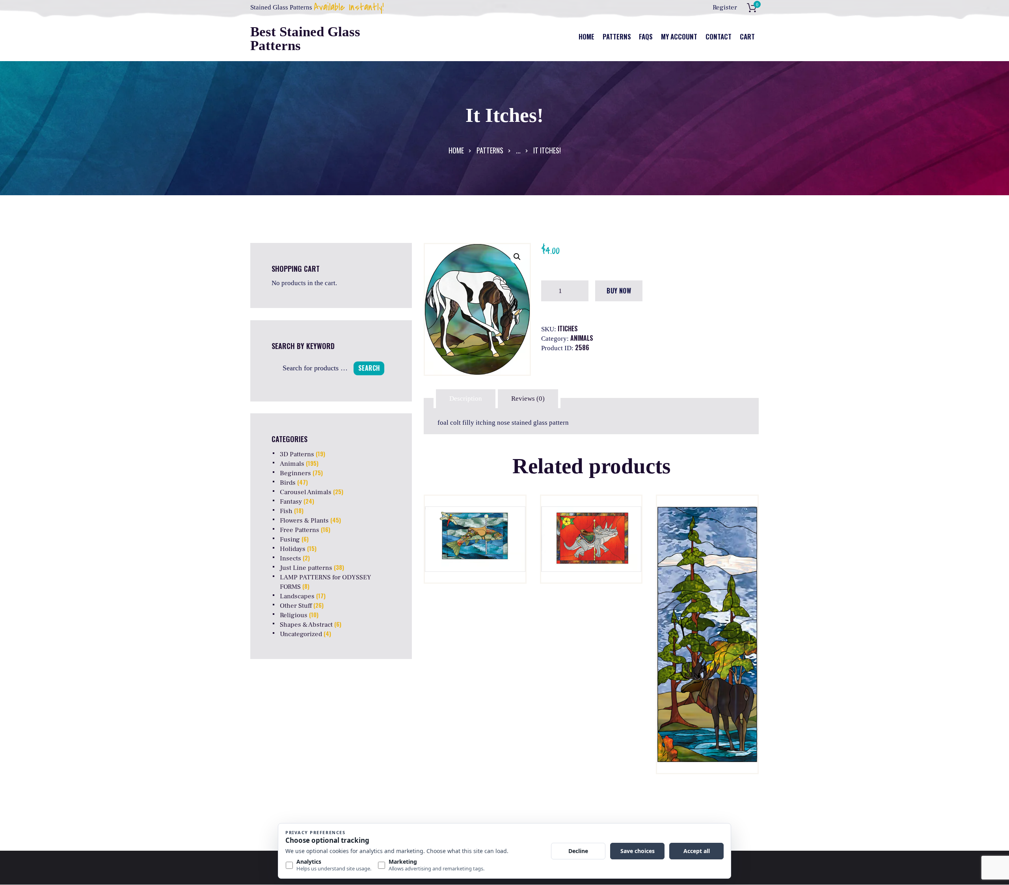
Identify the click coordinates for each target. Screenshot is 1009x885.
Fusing (290, 539)
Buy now (619, 290)
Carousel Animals (305, 492)
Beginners (295, 473)
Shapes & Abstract (306, 624)
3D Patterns (297, 454)
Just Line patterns (306, 568)
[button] (517, 257)
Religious (293, 615)
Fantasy (291, 501)
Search (369, 368)
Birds (288, 482)
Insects (290, 558)
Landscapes (297, 596)
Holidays (292, 549)
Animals (581, 338)
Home (456, 150)
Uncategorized (301, 634)
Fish (286, 511)
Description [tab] (465, 398)
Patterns (490, 150)
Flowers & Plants (304, 520)
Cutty (475, 599)
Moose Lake (707, 598)
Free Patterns (299, 530)
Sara (591, 599)
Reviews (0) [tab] (528, 398)
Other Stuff (296, 605)
